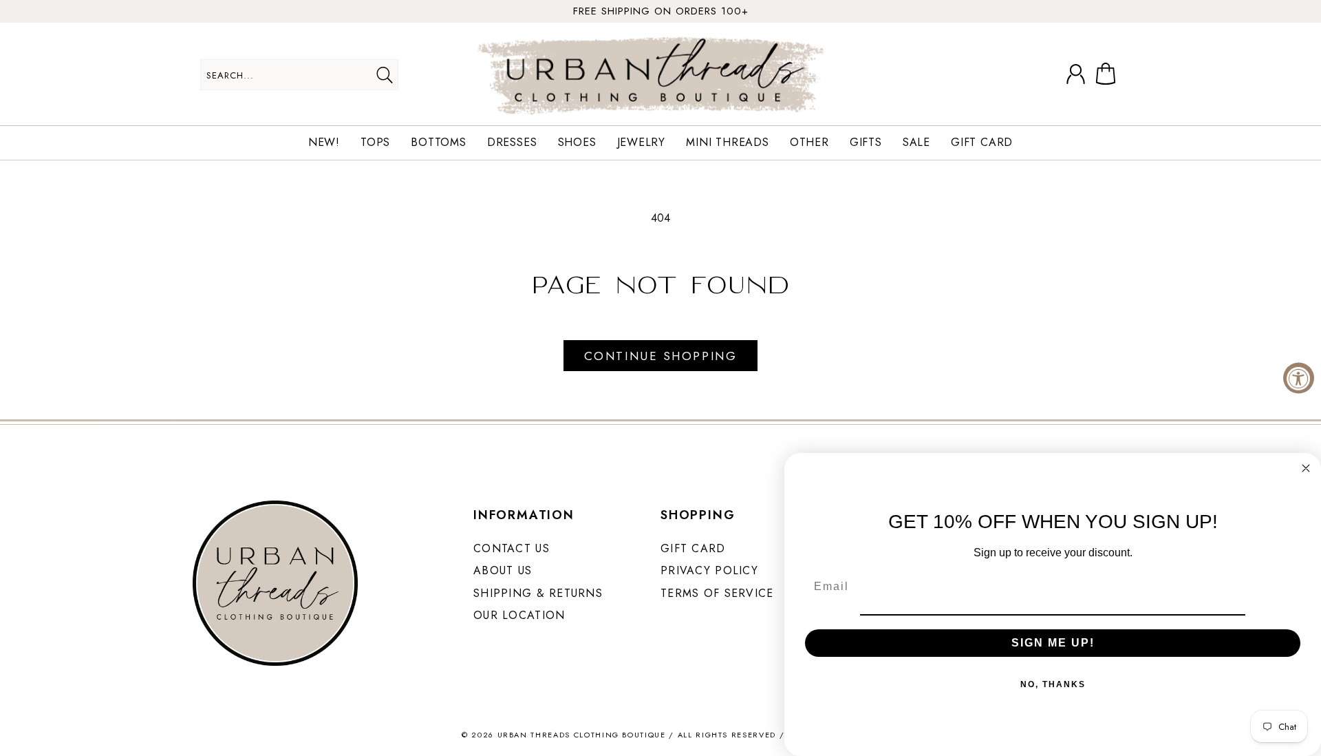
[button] (1108, 74)
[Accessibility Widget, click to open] (1298, 378)
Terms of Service (716, 593)
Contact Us (511, 548)
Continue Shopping (660, 356)
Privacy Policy (709, 570)
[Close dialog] (1306, 468)
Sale (916, 143)
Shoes (577, 143)
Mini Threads (727, 143)
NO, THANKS (1053, 684)
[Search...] (384, 75)
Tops (375, 143)
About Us (502, 570)
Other (809, 143)
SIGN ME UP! (1053, 643)
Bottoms (438, 143)
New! (324, 143)
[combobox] (299, 74)
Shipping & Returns (538, 593)
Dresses (512, 143)
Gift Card (982, 143)
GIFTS (866, 143)
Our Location (519, 615)
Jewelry (641, 143)
